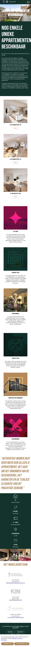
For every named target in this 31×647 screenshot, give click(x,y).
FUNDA (15, 128)
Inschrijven (20, 632)
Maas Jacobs (20, 626)
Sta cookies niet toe (21, 643)
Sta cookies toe (7, 643)
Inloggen (10, 632)
